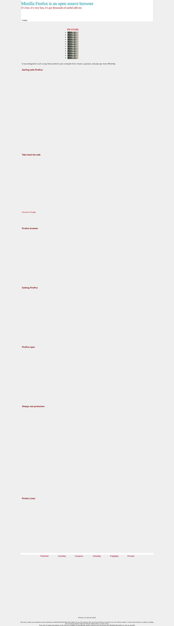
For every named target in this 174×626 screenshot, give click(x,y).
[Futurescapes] (140, 66)
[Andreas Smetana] (140, 80)
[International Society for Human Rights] (140, 208)
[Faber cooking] (140, 164)
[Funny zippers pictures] (140, 99)
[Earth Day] (140, 37)
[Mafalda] (140, 135)
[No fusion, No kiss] (140, 53)
